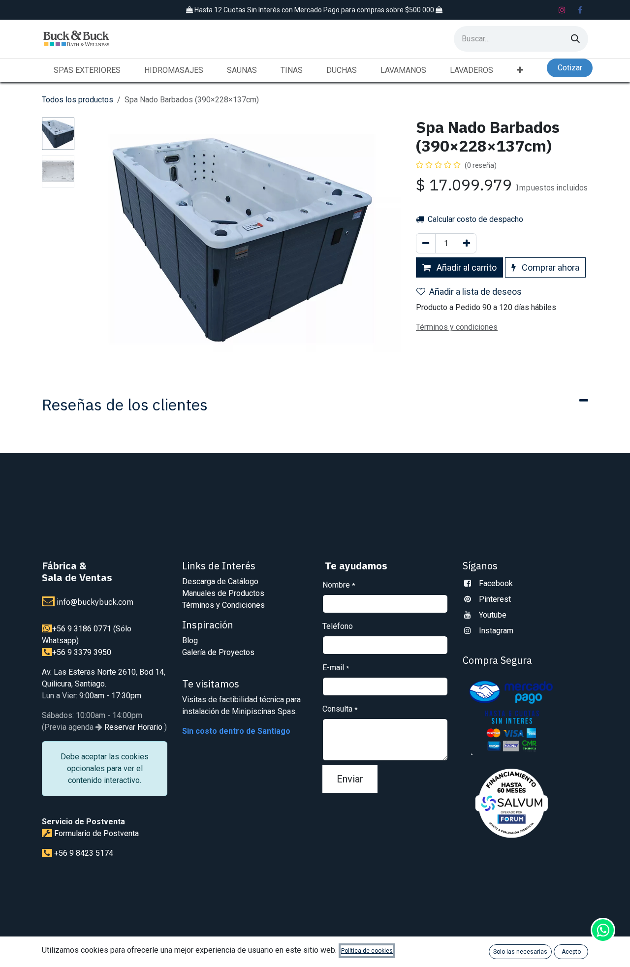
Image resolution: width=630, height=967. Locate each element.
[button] (94, 239)
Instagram (496, 630)
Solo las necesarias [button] (520, 951)
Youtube (492, 615)
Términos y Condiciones (223, 605)
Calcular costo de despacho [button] (474, 219)
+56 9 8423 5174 (83, 853)
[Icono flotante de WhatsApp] (603, 930)
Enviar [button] (350, 779)
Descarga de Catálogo (220, 581)
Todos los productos (77, 99)
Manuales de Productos (223, 593)
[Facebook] (580, 10)
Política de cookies (367, 950)
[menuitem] (87, 70)
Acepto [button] (571, 951)
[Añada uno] (466, 243)
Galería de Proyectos (218, 652)
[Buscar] (575, 39)
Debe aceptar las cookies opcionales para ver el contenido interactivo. (105, 768)
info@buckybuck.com (95, 602)
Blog (190, 640)
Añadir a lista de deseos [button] (475, 291)
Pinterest (495, 599)
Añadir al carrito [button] (466, 267)
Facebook (496, 583)
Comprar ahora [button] (549, 267)
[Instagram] (562, 10)
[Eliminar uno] (426, 243)
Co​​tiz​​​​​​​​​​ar (570, 67)
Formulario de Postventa (96, 833)
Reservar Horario (132, 727)
